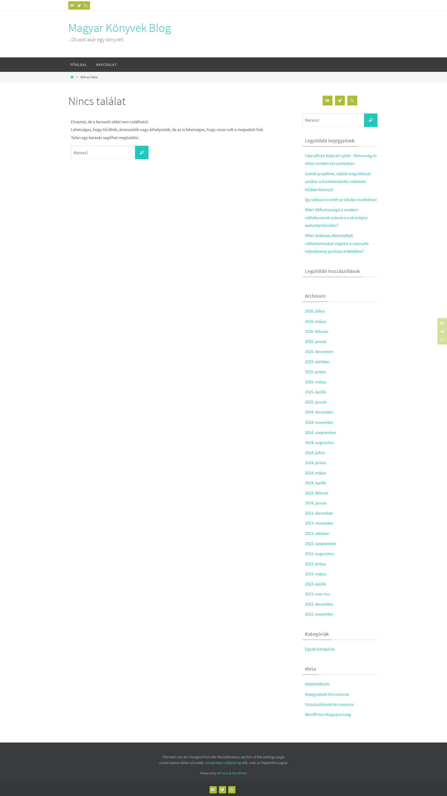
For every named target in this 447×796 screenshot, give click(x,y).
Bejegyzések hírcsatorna (327, 694)
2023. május (315, 574)
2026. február (317, 331)
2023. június (315, 564)
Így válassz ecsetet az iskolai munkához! (341, 199)
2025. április (315, 392)
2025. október (317, 361)
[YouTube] (72, 5)
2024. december (319, 412)
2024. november (319, 422)
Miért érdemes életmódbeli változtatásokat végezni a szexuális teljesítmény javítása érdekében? (337, 243)
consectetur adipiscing (223, 762)
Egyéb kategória (319, 649)
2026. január (316, 341)
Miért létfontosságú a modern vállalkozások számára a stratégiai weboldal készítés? (336, 217)
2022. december (319, 604)
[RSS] (86, 5)
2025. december (319, 351)
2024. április (315, 483)
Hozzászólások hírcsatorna (329, 704)
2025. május (315, 382)
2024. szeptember (320, 432)
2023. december (319, 513)
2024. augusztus (319, 442)
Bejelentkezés (317, 684)
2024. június (315, 462)
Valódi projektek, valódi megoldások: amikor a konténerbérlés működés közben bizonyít (338, 181)
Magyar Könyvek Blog (119, 27)
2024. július (315, 452)
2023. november (319, 523)
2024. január (316, 503)
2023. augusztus (319, 553)
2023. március (317, 594)
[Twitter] (79, 5)
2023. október (317, 533)
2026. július (315, 311)
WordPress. (239, 773)
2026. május (315, 321)
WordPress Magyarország (328, 714)
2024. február (317, 493)
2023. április (315, 584)
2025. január (316, 402)
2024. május (315, 473)
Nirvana (222, 773)
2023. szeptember (320, 543)
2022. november (319, 614)
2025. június (315, 371)
